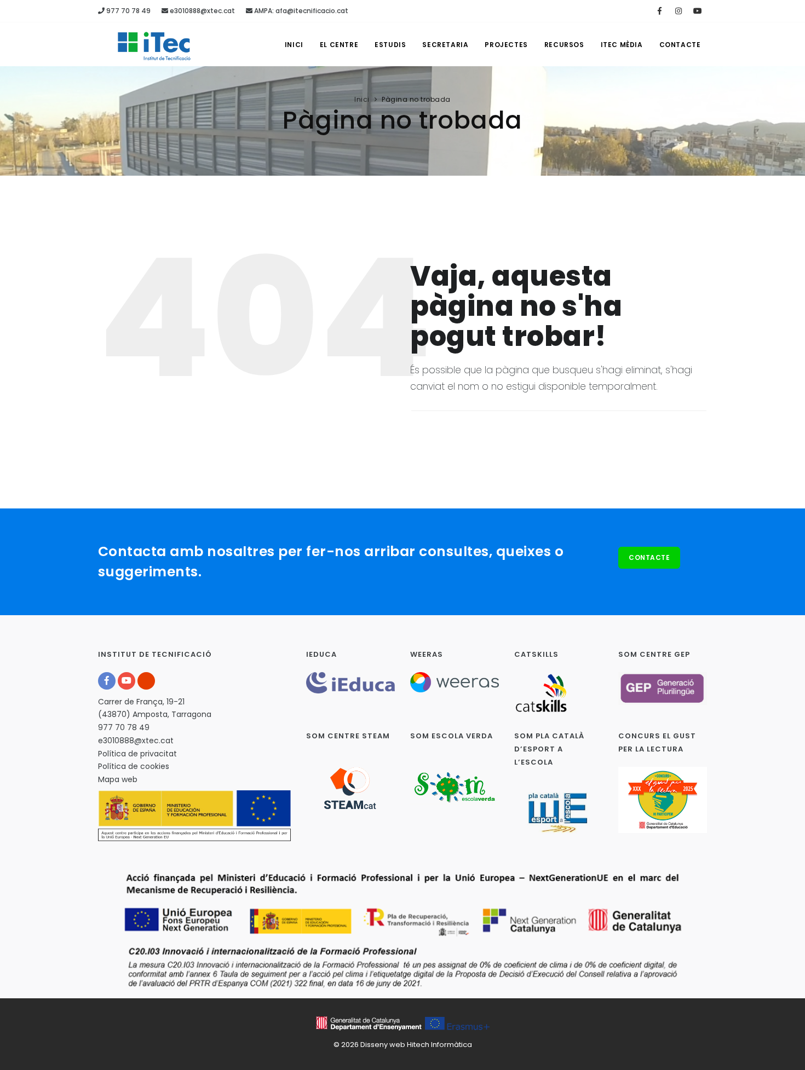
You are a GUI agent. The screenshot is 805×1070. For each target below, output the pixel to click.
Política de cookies (133, 766)
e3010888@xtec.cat (201, 10)
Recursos (564, 44)
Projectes (506, 44)
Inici (294, 44)
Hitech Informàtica (439, 1044)
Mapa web (117, 779)
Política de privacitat (137, 753)
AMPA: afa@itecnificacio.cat (300, 10)
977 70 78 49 (128, 10)
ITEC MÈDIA (622, 44)
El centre (339, 44)
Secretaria (445, 44)
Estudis (390, 44)
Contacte (680, 44)
